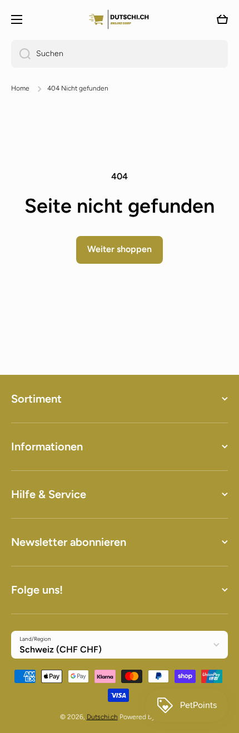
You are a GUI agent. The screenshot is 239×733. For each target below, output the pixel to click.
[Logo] (119, 19)
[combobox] (119, 54)
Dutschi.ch (102, 717)
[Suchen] (21, 54)
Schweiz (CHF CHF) (60, 649)
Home (20, 88)
